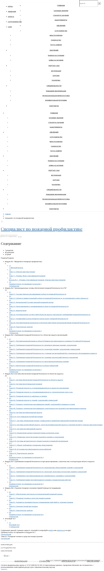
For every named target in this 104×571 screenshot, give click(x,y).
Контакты (54, 106)
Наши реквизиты (61, 20)
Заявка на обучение (56, 60)
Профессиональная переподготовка (56, 96)
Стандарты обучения (61, 15)
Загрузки (56, 76)
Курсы (10, 6)
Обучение (54, 50)
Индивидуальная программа (56, 100)
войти (51, 530)
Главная (61, 5)
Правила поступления (56, 55)
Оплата (11, 17)
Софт (10, 27)
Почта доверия (56, 45)
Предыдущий (6, 534)
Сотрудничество (15, 22)
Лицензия (12, 11)
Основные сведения (61, 11)
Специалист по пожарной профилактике (41, 229)
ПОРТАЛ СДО (54, 66)
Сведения (61, 25)
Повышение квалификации (56, 91)
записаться (61, 530)
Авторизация (56, 71)
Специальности (54, 86)
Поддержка (56, 80)
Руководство (56, 40)
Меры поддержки (56, 35)
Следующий (5, 538)
